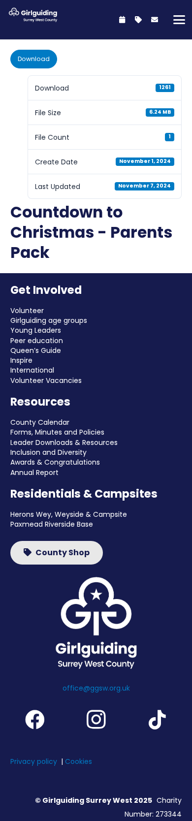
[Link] (122, 20)
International (32, 370)
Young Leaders (35, 330)
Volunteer (27, 311)
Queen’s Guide (35, 350)
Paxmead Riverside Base (51, 524)
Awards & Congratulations (55, 462)
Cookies (78, 761)
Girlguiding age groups (48, 320)
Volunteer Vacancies (46, 380)
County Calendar (39, 422)
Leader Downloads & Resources (64, 442)
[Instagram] (96, 719)
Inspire (21, 360)
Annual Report (34, 472)
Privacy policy (33, 761)
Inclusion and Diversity (48, 452)
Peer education (36, 341)
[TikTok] (157, 719)
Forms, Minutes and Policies (57, 432)
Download (34, 59)
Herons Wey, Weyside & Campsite (68, 514)
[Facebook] (35, 719)
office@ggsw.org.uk (96, 688)
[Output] (32, 14)
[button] (179, 20)
